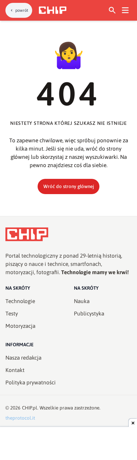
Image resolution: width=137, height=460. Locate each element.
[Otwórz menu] (125, 10)
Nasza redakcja (23, 358)
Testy (11, 313)
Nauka (82, 301)
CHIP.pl (29, 407)
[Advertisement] (68, 444)
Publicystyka (89, 313)
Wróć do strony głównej (68, 186)
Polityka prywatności (30, 382)
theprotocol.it (20, 418)
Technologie (20, 301)
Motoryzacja (20, 326)
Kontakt (15, 370)
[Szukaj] (112, 10)
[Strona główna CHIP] (53, 10)
